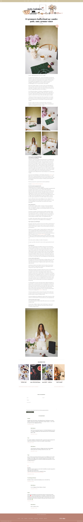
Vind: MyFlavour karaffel (35, 382)
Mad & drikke (41, 17)
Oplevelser (41, 518)
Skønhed (25, 518)
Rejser (59, 381)
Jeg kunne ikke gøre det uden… (59, 386)
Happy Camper (59, 382)
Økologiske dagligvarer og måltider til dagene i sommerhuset (28, 386)
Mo (28, 465)
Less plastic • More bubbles (47, 382)
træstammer (41, 289)
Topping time (23, 382)
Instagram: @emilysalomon (41, 514)
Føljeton (45, 518)
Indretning (36, 518)
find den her (51, 174)
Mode (22, 518)
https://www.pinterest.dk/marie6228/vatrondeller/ (35, 472)
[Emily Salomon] (41, 8)
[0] (82, 1)
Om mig (19, 518)
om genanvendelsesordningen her (37, 183)
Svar (55, 427)
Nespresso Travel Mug (41, 234)
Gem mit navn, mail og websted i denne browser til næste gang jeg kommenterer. (38, 410)
